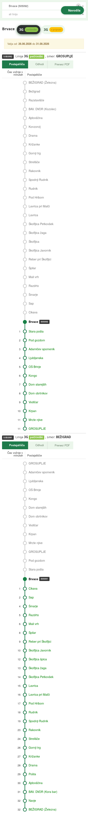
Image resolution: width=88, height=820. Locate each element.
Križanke (34, 144)
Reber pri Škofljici (40, 259)
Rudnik (33, 188)
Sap (31, 303)
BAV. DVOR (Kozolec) (42, 109)
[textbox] (46, 14)
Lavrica (33, 215)
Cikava (33, 312)
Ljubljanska (36, 358)
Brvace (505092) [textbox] (18, 6)
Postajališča (17, 64)
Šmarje (33, 294)
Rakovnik (35, 171)
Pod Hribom (36, 197)
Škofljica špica (38, 659)
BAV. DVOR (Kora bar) (43, 792)
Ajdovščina (36, 118)
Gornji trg (35, 153)
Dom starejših (37, 384)
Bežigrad (34, 91)
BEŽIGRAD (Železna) (42, 82)
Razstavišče (36, 100)
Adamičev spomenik (42, 349)
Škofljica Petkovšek (41, 224)
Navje (32, 800)
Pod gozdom (37, 340)
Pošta (32, 774)
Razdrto (34, 286)
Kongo (33, 375)
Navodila (74, 10)
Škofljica (34, 241)
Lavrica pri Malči (39, 206)
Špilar (32, 268)
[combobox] (44, 6)
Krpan (32, 411)
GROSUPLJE (37, 428)
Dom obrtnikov (38, 393)
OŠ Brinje (35, 367)
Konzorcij (35, 127)
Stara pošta (36, 331)
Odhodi (39, 64)
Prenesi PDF (62, 64)
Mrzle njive (36, 420)
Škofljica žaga (37, 233)
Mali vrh (34, 277)
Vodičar (33, 402)
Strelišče (34, 162)
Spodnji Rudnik (38, 180)
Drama (33, 135)
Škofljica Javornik (40, 250)
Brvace (38, 322)
